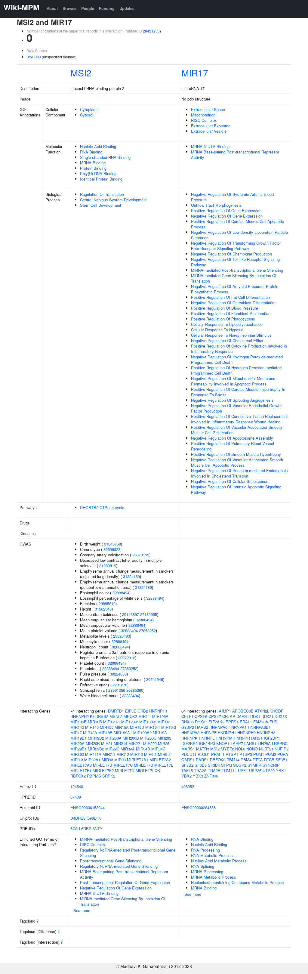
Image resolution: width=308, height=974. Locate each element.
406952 (187, 786)
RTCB (269, 759)
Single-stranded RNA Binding (105, 157)
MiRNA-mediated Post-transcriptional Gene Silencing (237, 270)
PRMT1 (217, 754)
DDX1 (255, 716)
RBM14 (232, 759)
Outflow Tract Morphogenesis (216, 205)
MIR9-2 (164, 754)
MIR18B (105, 732)
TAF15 (187, 770)
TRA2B (214, 770)
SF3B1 (282, 759)
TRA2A (200, 770)
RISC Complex (204, 120)
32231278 (118, 685)
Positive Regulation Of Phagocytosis (223, 319)
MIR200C (148, 738)
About (52, 8)
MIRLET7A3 (81, 765)
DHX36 (187, 722)
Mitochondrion (203, 115)
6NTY (98, 828)
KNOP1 (222, 743)
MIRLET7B (102, 765)
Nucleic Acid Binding (98, 146)
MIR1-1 (144, 716)
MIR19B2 (96, 738)
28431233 (151, 30)
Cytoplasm (89, 109)
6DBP (86, 828)
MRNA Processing (207, 871)
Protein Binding (93, 168)
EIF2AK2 (216, 722)
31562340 (103, 609)
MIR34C (158, 749)
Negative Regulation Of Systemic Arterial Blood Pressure (232, 197)
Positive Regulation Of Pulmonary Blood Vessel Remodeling (232, 446)
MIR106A (160, 716)
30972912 (126, 657)
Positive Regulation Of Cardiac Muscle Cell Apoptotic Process (237, 224)
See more (81, 910)
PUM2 (270, 754)
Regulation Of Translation (102, 194)
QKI (158, 770)
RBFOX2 (78, 776)
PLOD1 (204, 754)
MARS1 (188, 749)
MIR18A (90, 732)
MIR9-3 (76, 759)
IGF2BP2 (189, 743)
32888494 (120, 592)
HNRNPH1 (158, 711)
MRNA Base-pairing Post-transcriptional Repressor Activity (235, 154)
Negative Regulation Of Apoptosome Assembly (232, 438)
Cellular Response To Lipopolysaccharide (227, 324)
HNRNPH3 (266, 732)
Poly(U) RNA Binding (98, 173)
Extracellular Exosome (210, 125)
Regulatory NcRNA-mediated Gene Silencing (119, 866)
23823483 (121, 636)
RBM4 (246, 759)
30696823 (111, 549)
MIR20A (77, 743)
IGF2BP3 (207, 743)
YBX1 (281, 770)
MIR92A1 (92, 759)
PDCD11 (188, 754)
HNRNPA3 (190, 732)
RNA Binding (91, 152)
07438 (75, 797)
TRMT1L (229, 770)
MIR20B (93, 743)
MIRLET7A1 (137, 759)
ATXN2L (262, 711)
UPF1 (243, 770)
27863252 (147, 630)
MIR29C (112, 749)
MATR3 (202, 749)
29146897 (130, 614)
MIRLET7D (143, 765)
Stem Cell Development (100, 205)
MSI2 (80, 72)
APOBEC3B (243, 711)
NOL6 (240, 749)
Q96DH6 (94, 818)
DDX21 (267, 716)
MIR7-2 (122, 754)
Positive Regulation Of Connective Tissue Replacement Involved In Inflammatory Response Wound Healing (239, 419)
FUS (273, 722)
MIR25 (163, 743)
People (87, 8)
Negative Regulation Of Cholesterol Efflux (227, 340)
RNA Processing (205, 850)
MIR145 (92, 727)
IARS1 (257, 738)
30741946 (154, 679)
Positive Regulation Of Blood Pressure (224, 308)
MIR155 (106, 727)
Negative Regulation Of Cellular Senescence (229, 481)
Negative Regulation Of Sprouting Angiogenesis (232, 400)
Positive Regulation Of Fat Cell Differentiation (230, 297)
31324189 (131, 576)
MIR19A (160, 732)
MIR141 (164, 722)
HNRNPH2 (79, 716)
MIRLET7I (144, 770)
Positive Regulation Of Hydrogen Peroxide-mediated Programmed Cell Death (236, 370)
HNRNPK (189, 738)
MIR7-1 (109, 754)
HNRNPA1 (238, 727)
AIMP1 (225, 711)
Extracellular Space (208, 109)
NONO (252, 749)
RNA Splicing (202, 866)
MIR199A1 (123, 732)
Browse (69, 8)
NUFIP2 (281, 749)
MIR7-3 (136, 754)
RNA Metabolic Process (212, 855)
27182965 (148, 614)
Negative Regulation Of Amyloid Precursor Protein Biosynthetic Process (234, 289)
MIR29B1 (78, 749)
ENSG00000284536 (198, 807)
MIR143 (77, 727)
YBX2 (186, 776)
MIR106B (78, 722)
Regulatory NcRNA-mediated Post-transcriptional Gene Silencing (127, 852)
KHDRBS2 (99, 716)
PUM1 (258, 754)
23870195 (140, 555)
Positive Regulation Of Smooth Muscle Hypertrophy (236, 454)
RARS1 (202, 759)
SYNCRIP (271, 765)
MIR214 (120, 743)
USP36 (255, 770)
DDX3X (281, 716)
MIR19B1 (78, 738)
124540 (76, 786)
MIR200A (113, 738)
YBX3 (198, 776)
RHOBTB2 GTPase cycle (102, 507)
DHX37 (201, 722)
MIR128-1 (111, 722)
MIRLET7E (164, 765)
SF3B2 (187, 765)
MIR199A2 (142, 732)
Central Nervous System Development (113, 200)
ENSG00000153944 (87, 807)
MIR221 (135, 743)
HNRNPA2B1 (259, 727)
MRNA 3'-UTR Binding (210, 146)
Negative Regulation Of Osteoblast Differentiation (233, 302)
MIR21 (106, 743)
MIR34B (143, 749)
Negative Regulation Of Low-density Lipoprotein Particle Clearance (239, 234)
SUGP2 (239, 765)
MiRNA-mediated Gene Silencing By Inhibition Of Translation (233, 278)
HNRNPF (209, 732)
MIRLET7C (123, 765)
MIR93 (107, 759)
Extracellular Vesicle (208, 131)
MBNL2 (115, 716)
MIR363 (77, 754)
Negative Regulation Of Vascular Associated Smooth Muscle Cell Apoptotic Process (237, 462)
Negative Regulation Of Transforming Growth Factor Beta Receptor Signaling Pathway (236, 245)
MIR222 (150, 743)
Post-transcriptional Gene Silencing (110, 861)
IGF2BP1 (272, 738)
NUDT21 (266, 749)
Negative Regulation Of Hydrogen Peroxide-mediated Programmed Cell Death (237, 359)
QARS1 (188, 759)
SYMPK (254, 765)
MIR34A (128, 749)
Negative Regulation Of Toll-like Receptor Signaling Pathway (235, 261)
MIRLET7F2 (103, 770)
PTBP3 (245, 754)
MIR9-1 (150, 754)
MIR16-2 (168, 727)
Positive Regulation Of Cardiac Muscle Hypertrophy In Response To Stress (238, 391)
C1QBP (277, 711)
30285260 (134, 690)
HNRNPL (206, 738)
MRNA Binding (93, 162)
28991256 (116, 690)
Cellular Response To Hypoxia (217, 329)
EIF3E (130, 711)
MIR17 (194, 72)
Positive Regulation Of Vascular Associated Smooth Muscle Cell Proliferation (236, 429)
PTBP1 (232, 754)
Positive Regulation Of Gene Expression (226, 210)
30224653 (118, 674)
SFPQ (226, 765)
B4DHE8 (77, 818)
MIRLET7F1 (80, 770)
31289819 (107, 565)
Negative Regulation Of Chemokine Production (231, 254)
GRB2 (142, 711)
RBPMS (94, 776)
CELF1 (187, 716)
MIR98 (120, 759)
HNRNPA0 (218, 727)
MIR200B (131, 738)
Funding (107, 8)
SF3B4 (214, 765)
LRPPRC (280, 743)
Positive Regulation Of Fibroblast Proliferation (230, 313)
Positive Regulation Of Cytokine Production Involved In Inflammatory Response (239, 348)
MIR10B (95, 722)
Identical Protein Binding (101, 179)
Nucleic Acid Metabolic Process (219, 861)
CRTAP (228, 716)
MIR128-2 (129, 722)
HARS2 (201, 727)
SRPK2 (108, 776)
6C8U (75, 828)
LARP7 (237, 743)
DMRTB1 (116, 711)
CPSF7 (214, 716)
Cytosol (86, 115)
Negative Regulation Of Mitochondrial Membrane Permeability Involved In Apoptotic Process (233, 381)
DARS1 (242, 716)
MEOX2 (130, 716)
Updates (126, 8)
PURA (282, 754)
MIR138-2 (147, 722)
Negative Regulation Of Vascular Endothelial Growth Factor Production (236, 408)
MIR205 (164, 738)
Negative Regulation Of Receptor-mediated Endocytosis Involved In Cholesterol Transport (239, 473)
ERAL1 (246, 722)
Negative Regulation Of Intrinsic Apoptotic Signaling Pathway (236, 489)
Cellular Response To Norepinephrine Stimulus (231, 335)
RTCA (258, 759)
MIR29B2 (96, 749)
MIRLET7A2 (160, 759)
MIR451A (93, 754)
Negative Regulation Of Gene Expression (227, 216)
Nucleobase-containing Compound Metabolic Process (237, 882)
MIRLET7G (124, 770)
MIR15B (137, 727)
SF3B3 (201, 765)
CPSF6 (201, 716)
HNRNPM (224, 738)
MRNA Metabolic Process (213, 877)
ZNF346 (211, 776)
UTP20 (269, 770)
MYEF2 (227, 749)
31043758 (112, 544)
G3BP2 (187, 727)
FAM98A (260, 722)
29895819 (107, 603)
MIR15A (122, 727)
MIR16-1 (152, 727)
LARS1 (250, 743)
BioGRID (33, 56)
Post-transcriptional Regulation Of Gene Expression (125, 882)
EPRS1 (232, 722)
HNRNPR (242, 738)
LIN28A (264, 743)
